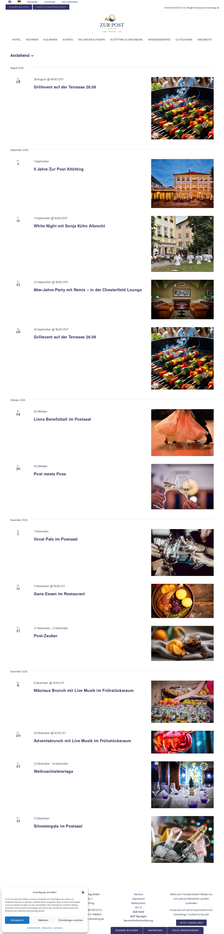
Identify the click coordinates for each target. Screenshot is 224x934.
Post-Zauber (45, 635)
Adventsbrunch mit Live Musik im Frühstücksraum (82, 740)
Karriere (138, 894)
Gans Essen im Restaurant (59, 593)
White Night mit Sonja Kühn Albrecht (69, 226)
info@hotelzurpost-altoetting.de (202, 8)
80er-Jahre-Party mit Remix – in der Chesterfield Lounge (88, 289)
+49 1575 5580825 (91, 914)
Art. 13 (138, 907)
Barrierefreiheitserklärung (138, 920)
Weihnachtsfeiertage (53, 771)
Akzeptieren (17, 920)
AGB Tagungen (138, 916)
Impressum (57, 927)
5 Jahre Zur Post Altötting (59, 169)
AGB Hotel (138, 912)
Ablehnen (43, 920)
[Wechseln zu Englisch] (9, 2)
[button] (83, 892)
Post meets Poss (50, 474)
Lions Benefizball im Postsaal (62, 419)
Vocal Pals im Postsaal (56, 539)
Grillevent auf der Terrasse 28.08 (65, 87)
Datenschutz (47, 927)
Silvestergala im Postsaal (58, 826)
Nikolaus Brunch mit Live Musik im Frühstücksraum (84, 690)
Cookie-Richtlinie (33, 927)
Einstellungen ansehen (71, 920)
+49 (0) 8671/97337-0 (174, 8)
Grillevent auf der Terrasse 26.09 (65, 337)
